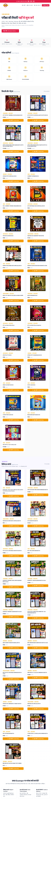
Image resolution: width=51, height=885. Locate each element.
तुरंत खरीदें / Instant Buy (14, 120)
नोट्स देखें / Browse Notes (9, 30)
